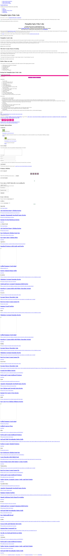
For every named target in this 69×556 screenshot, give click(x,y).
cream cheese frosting (36, 116)
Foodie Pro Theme (11, 554)
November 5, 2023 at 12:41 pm (8, 133)
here (3, 33)
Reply (3, 135)
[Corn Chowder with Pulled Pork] (12, 454)
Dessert (6, 116)
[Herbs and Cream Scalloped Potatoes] (11, 372)
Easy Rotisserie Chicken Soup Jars (10, 233)
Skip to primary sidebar (6, 3)
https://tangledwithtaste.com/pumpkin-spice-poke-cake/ (11, 114)
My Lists (34, 77)
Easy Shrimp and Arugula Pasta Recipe (11, 388)
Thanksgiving (19, 116)
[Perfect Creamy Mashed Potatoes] (30, 441)
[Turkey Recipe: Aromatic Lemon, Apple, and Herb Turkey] (7, 477)
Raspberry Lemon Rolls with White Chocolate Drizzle (15, 288)
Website (1, 160)
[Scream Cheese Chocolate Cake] (10, 294)
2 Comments (18, 17)
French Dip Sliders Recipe (7, 370)
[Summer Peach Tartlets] (4, 303)
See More (2, 221)
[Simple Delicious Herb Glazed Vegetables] (25, 494)
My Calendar (38, 77)
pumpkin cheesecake (56, 116)
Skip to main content (6, 2)
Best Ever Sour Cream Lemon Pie (9, 301)
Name (1, 156)
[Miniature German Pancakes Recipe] (20, 312)
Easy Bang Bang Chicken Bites (9, 237)
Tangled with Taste (4, 5)
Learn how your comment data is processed (23, 166)
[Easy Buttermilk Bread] (6, 512)
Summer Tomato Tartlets (7, 492)
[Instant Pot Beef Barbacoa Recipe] (7, 217)
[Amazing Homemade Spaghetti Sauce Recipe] (10, 212)
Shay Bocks (18, 554)
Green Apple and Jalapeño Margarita (10, 523)
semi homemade (12, 117)
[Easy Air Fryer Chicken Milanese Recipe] (11, 399)
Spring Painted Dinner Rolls (8, 270)
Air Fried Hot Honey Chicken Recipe (10, 210)
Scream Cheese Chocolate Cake (9, 297)
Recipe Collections (3, 198)
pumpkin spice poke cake (34, 33)
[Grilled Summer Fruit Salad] (8, 263)
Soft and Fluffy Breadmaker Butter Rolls (11, 439)
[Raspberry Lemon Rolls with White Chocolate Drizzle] (16, 286)
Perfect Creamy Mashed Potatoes (9, 444)
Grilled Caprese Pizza (6, 426)
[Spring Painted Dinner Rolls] (4, 268)
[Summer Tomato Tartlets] (6, 490)
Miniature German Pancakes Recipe (10, 279)
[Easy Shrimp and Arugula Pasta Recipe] (8, 385)
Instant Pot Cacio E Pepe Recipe (9, 393)
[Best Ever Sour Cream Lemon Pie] (17, 299)
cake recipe (29, 116)
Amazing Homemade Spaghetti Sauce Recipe (13, 215)
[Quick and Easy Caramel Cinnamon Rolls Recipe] (8, 281)
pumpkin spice (64, 116)
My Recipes (30, 77)
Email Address (2, 187)
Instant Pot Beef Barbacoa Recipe (9, 219)
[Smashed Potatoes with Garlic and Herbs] (12, 243)
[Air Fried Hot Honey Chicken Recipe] (3, 208)
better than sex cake (11, 31)
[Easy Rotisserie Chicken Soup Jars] (4, 230)
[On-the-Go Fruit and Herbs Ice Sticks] (18, 530)
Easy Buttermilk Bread (6, 515)
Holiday (10, 116)
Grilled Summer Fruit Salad (8, 266)
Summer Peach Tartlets (7, 306)
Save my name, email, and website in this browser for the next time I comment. (16, 162)
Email (1, 158)
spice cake (17, 117)
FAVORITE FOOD (3, 190)
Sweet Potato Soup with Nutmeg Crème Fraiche (14, 461)
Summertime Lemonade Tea (8, 528)
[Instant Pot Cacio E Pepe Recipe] (6, 390)
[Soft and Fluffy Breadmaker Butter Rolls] (6, 436)
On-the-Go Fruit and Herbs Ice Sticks (11, 533)
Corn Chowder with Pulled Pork (9, 457)
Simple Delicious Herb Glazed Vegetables (12, 497)
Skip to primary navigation (7, 1)
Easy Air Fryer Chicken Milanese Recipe (11, 401)
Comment (2, 155)
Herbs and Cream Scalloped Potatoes (11, 375)
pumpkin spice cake (4, 117)
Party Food (14, 116)
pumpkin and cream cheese (46, 116)
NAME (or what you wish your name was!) (7, 185)
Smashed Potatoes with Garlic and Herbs (12, 246)
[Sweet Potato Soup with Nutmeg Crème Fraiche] (20, 459)
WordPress (40, 554)
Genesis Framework (29, 554)
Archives (2, 203)
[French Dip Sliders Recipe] (33, 368)
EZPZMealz (45, 29)
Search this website (4, 175)
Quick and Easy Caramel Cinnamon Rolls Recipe (14, 284)
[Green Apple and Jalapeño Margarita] (30, 521)
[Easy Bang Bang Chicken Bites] (7, 235)
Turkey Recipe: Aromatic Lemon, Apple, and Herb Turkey (16, 479)
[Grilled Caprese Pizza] (4, 423)
